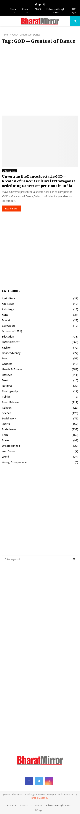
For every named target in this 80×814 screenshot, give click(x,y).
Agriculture (8, 298)
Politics (6, 396)
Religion (7, 407)
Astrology (8, 309)
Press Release (10, 402)
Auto (5, 315)
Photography (10, 391)
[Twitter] (39, 781)
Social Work (9, 418)
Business (7, 331)
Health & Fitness (12, 369)
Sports (6, 424)
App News (8, 304)
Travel (5, 440)
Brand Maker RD (40, 797)
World (5, 456)
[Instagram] (49, 781)
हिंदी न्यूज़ (74, 10)
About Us (13, 10)
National (7, 385)
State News (9, 429)
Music (5, 380)
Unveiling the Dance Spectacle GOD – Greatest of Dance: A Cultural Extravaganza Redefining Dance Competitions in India (39, 181)
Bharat (6, 320)
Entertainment (9, 171)
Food (5, 358)
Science (6, 413)
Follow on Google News (56, 10)
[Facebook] (29, 781)
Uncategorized (11, 445)
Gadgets (7, 364)
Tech (5, 435)
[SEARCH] (74, 559)
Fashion (6, 347)
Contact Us (26, 10)
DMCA (38, 9)
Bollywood (8, 325)
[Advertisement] (40, 80)
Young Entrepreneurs (15, 462)
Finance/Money (11, 353)
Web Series (8, 451)
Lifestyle (7, 375)
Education (8, 336)
